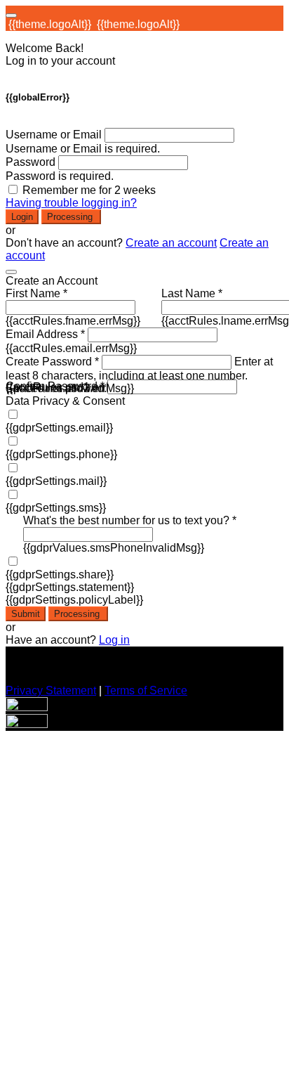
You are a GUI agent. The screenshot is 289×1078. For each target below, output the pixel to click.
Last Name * (191, 293)
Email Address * (45, 334)
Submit (25, 614)
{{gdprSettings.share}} (60, 574)
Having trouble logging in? (71, 203)
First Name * (36, 293)
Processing (71, 217)
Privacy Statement (51, 690)
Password (30, 162)
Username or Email (54, 135)
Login (22, 217)
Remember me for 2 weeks (89, 190)
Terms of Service (146, 690)
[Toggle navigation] (11, 15)
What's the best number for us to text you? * (129, 520)
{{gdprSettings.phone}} (61, 454)
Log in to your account (60, 61)
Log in (114, 640)
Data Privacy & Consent (65, 401)
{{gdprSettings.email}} (59, 428)
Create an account (171, 243)
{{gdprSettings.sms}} (56, 508)
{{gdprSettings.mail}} (56, 481)
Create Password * (52, 362)
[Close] (11, 272)
